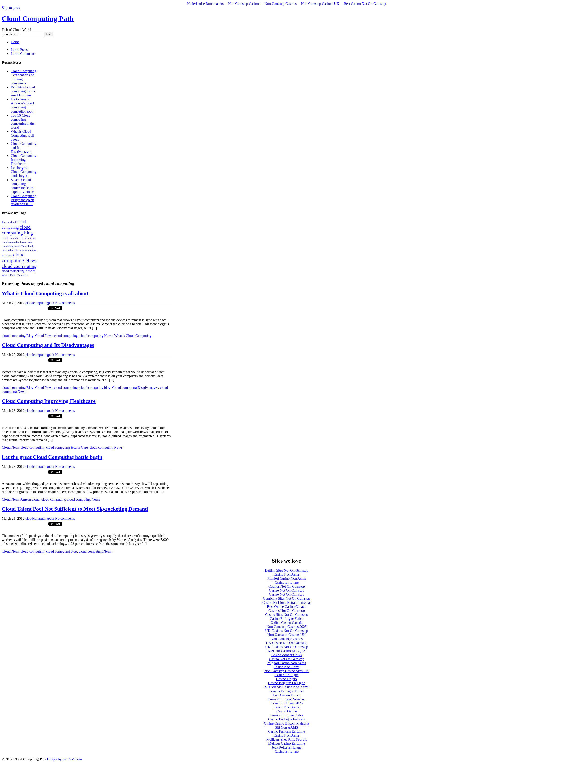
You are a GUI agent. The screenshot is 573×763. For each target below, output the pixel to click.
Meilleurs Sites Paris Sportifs (286, 739)
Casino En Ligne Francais (286, 719)
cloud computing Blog (17, 336)
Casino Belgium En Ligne (286, 683)
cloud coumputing (19, 266)
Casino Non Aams (286, 574)
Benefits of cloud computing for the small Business (23, 91)
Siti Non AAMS (286, 727)
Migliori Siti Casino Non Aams (286, 687)
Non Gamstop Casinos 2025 (287, 627)
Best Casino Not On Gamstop (365, 4)
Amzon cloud (9, 222)
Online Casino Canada (287, 623)
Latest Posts (19, 49)
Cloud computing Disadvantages (18, 238)
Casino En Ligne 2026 (287, 703)
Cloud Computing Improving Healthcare (23, 160)
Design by (64, 759)
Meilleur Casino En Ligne (286, 651)
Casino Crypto (286, 679)
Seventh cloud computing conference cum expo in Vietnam (22, 186)
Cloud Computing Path (38, 19)
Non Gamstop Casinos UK (320, 4)
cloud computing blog (17, 230)
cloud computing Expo (14, 242)
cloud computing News (19, 257)
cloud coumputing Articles (18, 271)
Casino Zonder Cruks (286, 655)
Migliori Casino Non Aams (286, 578)
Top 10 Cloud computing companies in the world (22, 121)
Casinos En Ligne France (286, 691)
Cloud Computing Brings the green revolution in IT (23, 200)
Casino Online (286, 711)
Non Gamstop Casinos (244, 4)
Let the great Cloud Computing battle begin (23, 172)
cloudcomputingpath (39, 303)
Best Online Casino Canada (286, 606)
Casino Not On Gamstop (286, 590)
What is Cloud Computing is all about (22, 135)
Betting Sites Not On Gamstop (286, 570)
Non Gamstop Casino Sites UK (286, 671)
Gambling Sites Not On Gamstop (286, 598)
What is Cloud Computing (15, 275)
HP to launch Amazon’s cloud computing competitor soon (22, 105)
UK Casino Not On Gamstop (286, 643)
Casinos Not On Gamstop (286, 586)
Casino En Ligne (287, 582)
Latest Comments (23, 53)
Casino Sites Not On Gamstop (286, 614)
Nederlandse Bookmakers (205, 4)
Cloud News (44, 336)
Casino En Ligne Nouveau (287, 699)
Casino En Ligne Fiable (286, 619)
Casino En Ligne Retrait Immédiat (286, 602)
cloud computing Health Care (67, 447)
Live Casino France (286, 695)
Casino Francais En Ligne (286, 731)
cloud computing (66, 336)
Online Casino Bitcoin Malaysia (286, 723)
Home (15, 42)
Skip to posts (11, 8)
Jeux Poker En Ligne (286, 747)
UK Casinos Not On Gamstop (286, 631)
